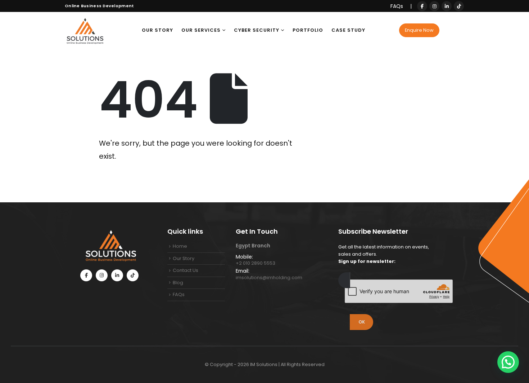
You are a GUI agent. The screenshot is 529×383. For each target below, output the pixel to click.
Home (180, 246)
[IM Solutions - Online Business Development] (84, 30)
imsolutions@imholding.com (269, 277)
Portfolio (308, 30)
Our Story (157, 30)
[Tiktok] (459, 6)
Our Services (201, 30)
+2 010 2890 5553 (255, 263)
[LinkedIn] (447, 6)
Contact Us (185, 270)
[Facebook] (422, 6)
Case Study (348, 30)
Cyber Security (256, 30)
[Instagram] (434, 6)
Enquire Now (419, 30)
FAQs (397, 6)
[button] (508, 362)
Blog (178, 282)
